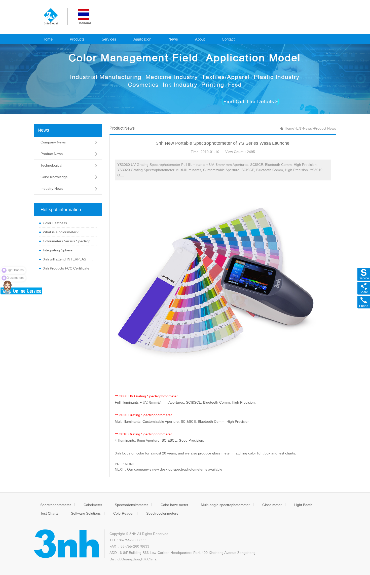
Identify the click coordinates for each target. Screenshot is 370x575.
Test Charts (49, 513)
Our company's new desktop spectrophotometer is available (174, 469)
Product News (52, 154)
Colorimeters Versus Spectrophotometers (68, 241)
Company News (53, 142)
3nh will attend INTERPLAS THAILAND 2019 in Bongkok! (68, 259)
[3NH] (67, 16)
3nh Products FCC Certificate (66, 268)
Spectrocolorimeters (162, 513)
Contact (228, 39)
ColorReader (123, 513)
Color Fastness (55, 223)
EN (298, 128)
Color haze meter (174, 505)
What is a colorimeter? (61, 232)
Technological (51, 165)
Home (48, 39)
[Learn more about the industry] (185, 79)
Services (109, 39)
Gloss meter (272, 505)
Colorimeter (93, 505)
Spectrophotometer (55, 505)
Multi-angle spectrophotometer (225, 505)
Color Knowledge (54, 177)
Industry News (52, 188)
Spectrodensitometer (131, 505)
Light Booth (303, 505)
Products (77, 39)
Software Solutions (86, 513)
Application (142, 39)
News (173, 39)
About (200, 39)
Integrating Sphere (57, 250)
